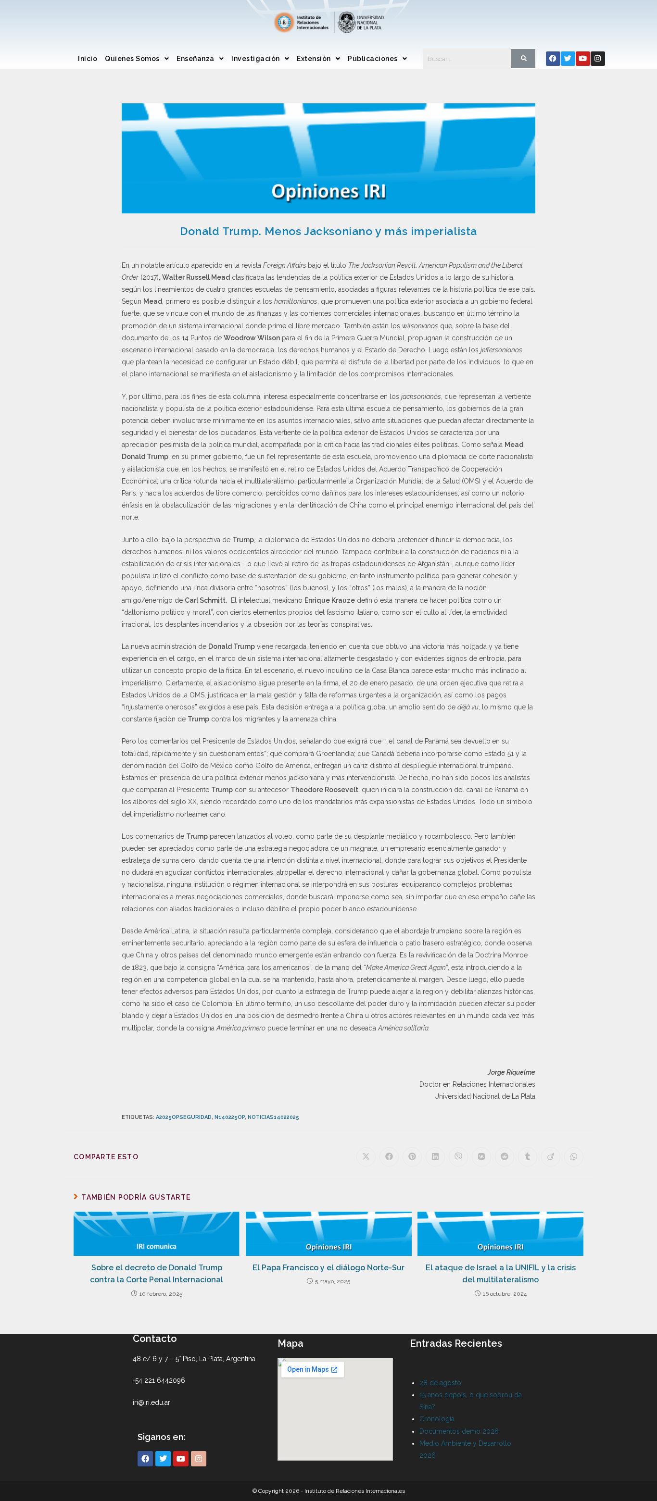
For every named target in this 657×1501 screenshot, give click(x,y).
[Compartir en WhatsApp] (573, 1156)
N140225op (230, 1117)
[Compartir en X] (366, 1156)
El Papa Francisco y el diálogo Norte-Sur (328, 1267)
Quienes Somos (132, 58)
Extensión (314, 58)
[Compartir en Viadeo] (550, 1156)
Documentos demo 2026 (459, 1431)
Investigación (255, 58)
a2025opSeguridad (184, 1117)
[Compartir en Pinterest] (412, 1156)
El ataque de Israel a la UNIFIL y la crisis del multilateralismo (501, 1274)
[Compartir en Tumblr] (527, 1156)
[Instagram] (598, 58)
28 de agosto (440, 1383)
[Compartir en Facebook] (389, 1156)
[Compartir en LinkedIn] (435, 1156)
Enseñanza (196, 58)
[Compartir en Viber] (458, 1156)
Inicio (87, 58)
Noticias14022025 (273, 1117)
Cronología (437, 1419)
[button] (137, 58)
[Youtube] (583, 58)
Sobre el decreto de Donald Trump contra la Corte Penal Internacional (156, 1274)
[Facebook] (553, 58)
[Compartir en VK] (481, 1156)
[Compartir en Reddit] (504, 1156)
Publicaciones (373, 58)
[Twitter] (568, 58)
